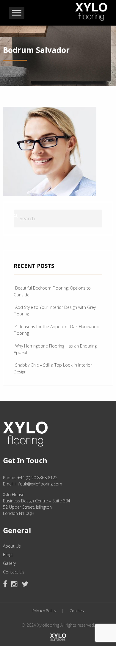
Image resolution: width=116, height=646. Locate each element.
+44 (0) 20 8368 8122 (37, 477)
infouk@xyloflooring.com (38, 484)
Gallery (9, 563)
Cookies (77, 611)
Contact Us (13, 572)
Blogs (8, 555)
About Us (12, 546)
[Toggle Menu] (16, 13)
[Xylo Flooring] (91, 10)
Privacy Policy (44, 611)
